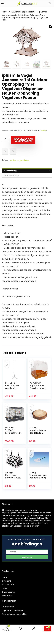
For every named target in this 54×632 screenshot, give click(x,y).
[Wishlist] (20, 628)
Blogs (4, 588)
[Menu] (3, 3)
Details (43, 131)
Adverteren (7, 595)
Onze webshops (9, 592)
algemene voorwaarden (13, 610)
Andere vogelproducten (23, 12)
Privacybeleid (8, 606)
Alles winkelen (8, 584)
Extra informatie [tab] (11, 175)
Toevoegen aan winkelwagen (23, 140)
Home (4, 12)
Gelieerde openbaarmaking (14, 614)
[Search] (50, 3)
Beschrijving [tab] (10, 170)
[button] (50, 26)
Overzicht (6, 581)
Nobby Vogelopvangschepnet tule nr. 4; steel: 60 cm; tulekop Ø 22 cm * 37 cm (38, 479)
